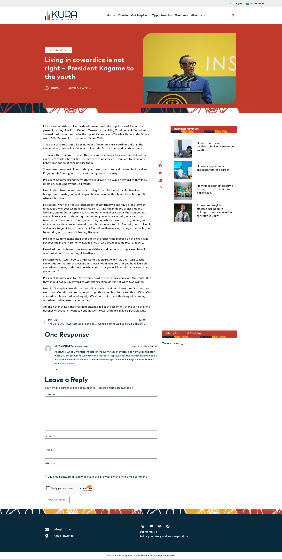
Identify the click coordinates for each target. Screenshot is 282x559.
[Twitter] (159, 526)
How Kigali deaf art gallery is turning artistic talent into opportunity (215, 189)
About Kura (199, 15)
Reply (57, 369)
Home (111, 15)
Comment (52, 394)
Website (50, 463)
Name (49, 436)
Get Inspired (140, 15)
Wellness (181, 15)
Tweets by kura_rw (174, 343)
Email (49, 450)
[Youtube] (151, 526)
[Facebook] (168, 526)
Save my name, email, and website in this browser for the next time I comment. (97, 476)
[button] (233, 15)
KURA (55, 88)
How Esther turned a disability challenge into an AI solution (215, 147)
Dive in (123, 15)
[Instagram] (143, 526)
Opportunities (162, 15)
